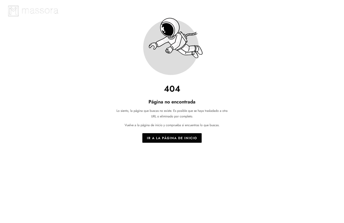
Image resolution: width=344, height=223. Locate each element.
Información (274, 10)
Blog (295, 10)
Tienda (311, 10)
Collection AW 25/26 (240, 10)
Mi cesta (331, 10)
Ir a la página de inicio (172, 138)
